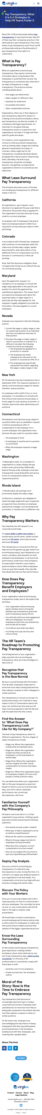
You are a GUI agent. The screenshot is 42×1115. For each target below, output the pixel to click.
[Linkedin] (21, 1105)
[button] (38, 3)
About (26, 1093)
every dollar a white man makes (19, 534)
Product (10, 1093)
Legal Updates (21, 1095)
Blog (32, 1093)
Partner (19, 1093)
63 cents (15, 539)
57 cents (14, 542)
